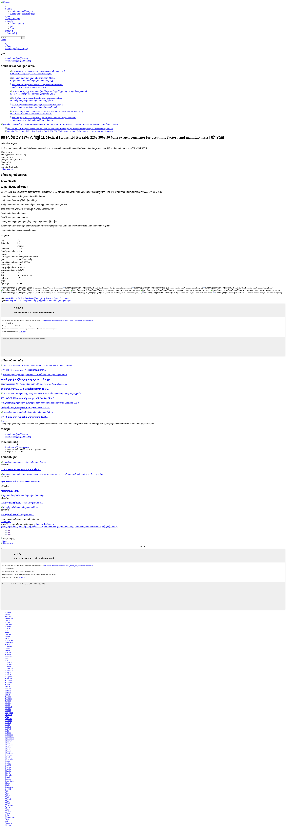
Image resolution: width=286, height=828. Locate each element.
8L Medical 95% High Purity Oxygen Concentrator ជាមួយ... (31, 74)
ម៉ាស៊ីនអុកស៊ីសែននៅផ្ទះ (109, 527)
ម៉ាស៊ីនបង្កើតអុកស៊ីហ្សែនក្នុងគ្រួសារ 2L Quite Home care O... (25, 408)
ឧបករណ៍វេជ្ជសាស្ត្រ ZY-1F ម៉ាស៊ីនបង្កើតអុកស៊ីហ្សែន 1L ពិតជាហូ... (32, 120)
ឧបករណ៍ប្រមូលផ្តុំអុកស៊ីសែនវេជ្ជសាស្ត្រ (22, 14)
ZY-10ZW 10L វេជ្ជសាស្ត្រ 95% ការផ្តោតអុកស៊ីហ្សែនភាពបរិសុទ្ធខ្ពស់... (33, 94)
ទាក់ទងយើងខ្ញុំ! (6, 522)
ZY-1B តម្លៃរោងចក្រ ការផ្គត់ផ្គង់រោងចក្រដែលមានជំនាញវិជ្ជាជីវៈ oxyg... (33, 101)
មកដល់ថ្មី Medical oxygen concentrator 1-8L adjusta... (28, 87)
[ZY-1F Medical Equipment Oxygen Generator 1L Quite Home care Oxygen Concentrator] (34, 384)
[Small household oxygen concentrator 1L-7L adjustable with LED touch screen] (34, 375)
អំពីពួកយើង (9, 21)
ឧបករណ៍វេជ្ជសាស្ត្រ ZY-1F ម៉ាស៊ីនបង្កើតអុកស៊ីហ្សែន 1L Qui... (25, 389)
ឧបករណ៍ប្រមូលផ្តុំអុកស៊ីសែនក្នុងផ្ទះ (21, 11)
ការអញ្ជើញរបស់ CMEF (10, 491)
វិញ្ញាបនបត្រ (9, 31)
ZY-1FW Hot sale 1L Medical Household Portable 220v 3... (31, 114)
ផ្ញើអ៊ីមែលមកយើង (7, 169)
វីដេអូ (11, 26)
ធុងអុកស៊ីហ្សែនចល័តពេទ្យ (9, 527)
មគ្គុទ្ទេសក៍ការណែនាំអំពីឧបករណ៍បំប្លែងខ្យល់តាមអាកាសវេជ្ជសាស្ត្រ (31, 80)
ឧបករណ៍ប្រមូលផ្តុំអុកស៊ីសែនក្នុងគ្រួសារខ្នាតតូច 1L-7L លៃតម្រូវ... (26, 379)
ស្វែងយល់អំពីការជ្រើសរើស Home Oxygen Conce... (22, 503)
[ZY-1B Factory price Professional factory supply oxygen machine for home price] (27, 412)
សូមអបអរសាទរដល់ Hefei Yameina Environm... (21, 481)
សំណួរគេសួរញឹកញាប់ (12, 19)
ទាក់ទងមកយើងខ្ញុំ (11, 33)
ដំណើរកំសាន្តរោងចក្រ (17, 24)
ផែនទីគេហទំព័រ (49, 524)
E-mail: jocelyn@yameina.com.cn (17, 447)
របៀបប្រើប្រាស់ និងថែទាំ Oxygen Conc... (17, 515)
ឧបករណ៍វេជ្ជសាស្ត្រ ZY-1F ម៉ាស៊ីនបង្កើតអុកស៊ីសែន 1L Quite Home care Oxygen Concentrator (36, 298)
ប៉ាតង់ (12, 28)
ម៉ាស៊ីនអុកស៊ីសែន (50, 527)
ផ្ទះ (6, 6)
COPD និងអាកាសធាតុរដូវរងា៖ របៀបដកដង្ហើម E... (21, 469)
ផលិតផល (8, 9)
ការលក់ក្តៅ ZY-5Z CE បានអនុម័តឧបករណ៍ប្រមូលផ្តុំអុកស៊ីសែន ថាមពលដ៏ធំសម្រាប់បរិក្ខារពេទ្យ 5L (38, 301)
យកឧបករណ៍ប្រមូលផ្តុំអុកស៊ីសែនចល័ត (88, 527)
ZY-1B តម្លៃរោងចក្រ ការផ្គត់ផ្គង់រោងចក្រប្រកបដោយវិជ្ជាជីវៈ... (24, 417)
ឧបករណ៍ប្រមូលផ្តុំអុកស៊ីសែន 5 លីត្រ (31, 527)
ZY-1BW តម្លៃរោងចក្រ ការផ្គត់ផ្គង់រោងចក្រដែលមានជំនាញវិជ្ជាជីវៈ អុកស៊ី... (34, 107)
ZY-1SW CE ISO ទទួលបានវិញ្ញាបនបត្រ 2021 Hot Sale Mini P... (28, 398)
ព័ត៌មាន (7, 16)
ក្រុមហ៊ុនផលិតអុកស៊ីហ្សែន (65, 527)
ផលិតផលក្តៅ (38, 524)
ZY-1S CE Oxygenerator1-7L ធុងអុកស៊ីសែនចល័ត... (23, 370)
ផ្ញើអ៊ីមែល (4, 541)
